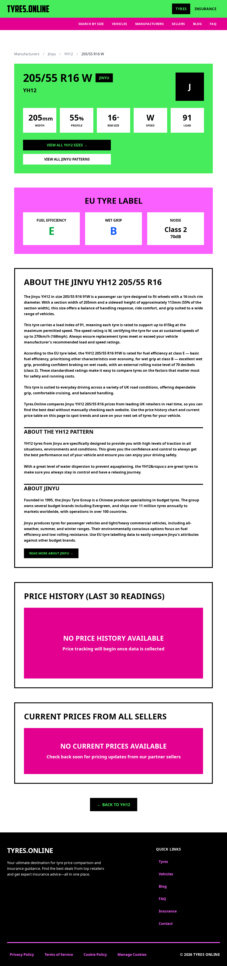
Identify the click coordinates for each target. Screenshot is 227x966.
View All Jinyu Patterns (67, 159)
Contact (166, 923)
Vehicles (119, 24)
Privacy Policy (22, 954)
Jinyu (52, 54)
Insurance (205, 8)
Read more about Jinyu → (51, 553)
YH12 (68, 54)
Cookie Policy (95, 954)
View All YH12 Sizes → (67, 145)
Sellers (178, 24)
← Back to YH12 (113, 804)
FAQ (213, 24)
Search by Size (91, 24)
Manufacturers (149, 24)
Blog (197, 24)
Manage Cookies (132, 954)
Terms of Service (59, 954)
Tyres (181, 8)
